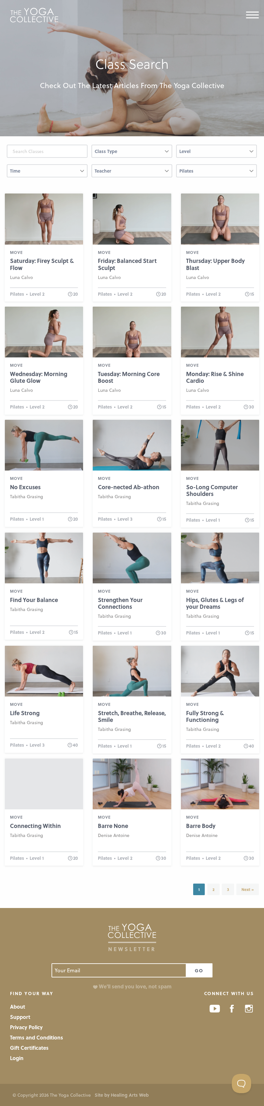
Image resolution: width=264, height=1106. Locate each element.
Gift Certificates (29, 1047)
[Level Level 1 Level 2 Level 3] (216, 153)
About (17, 1006)
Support (20, 1017)
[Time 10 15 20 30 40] (47, 173)
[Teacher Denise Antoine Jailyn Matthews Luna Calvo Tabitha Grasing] (132, 173)
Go (199, 970)
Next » (247, 889)
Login (17, 1058)
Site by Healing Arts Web (122, 1095)
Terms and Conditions (36, 1037)
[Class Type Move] (132, 153)
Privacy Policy (26, 1027)
